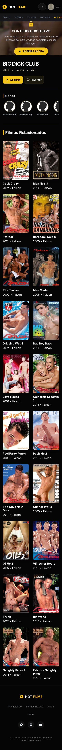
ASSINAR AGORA (31, 51)
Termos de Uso (34, 706)
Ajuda (51, 706)
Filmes (19, 17)
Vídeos (31, 17)
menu (58, 7)
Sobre (31, 714)
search (42, 7)
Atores (45, 17)
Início (7, 17)
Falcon (20, 70)
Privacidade (15, 706)
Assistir (13, 80)
